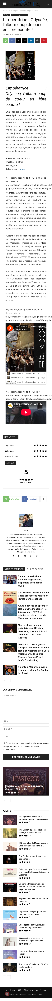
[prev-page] (4, 680)
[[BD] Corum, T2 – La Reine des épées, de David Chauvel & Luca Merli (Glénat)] (10, 833)
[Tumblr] (32, 556)
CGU (19, 990)
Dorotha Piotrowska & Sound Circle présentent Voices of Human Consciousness (33, 595)
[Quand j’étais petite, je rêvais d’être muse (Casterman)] (10, 928)
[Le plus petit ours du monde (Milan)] (10, 955)
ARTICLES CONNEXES (13, 569)
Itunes (22, 169)
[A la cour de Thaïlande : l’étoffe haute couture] (10, 968)
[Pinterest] (44, 40)
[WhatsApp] (5, 40)
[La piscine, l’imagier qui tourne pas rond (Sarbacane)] (10, 915)
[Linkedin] (31, 40)
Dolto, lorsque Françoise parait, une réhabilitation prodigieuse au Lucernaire (34, 872)
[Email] (24, 40)
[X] (18, 40)
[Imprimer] (37, 40)
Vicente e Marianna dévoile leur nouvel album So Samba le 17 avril (33, 670)
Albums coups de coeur (29, 10)
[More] (43, 499)
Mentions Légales (31, 990)
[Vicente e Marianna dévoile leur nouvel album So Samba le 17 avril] (10, 670)
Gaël (7, 34)
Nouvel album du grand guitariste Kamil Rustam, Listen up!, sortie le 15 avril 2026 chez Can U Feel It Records (32, 631)
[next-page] (9, 680)
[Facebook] (12, 40)
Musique (14, 10)
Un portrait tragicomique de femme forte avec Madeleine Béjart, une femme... (32, 887)
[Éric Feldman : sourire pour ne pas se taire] (10, 860)
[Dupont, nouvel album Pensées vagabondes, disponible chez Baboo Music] (10, 579)
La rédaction (10, 990)
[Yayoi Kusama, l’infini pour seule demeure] (10, 902)
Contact (43, 990)
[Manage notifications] (7, 994)
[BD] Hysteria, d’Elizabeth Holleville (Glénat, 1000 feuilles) (24, 788)
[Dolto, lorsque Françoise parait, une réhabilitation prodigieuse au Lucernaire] (10, 873)
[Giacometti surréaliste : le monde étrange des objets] (10, 942)
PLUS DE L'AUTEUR (35, 569)
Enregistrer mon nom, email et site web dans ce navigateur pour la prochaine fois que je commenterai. (26, 746)
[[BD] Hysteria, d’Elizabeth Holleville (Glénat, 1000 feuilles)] (26, 781)
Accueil (5, 10)
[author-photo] (26, 527)
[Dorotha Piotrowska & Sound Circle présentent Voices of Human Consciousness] (10, 598)
